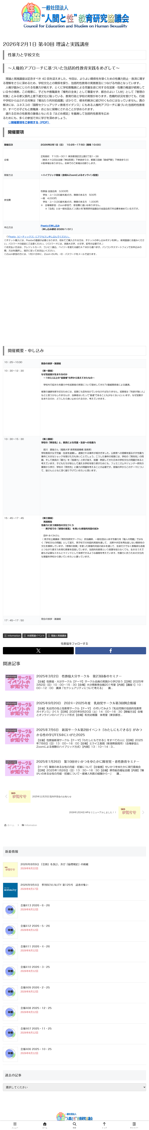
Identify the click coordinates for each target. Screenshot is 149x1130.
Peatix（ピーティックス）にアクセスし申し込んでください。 (39, 236)
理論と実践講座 (58, 636)
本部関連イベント (36, 636)
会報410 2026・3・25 (35, 967)
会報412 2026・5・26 (35, 926)
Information (14, 636)
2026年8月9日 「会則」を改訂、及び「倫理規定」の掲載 (54, 864)
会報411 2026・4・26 (35, 946)
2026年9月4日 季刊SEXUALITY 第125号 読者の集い (54, 885)
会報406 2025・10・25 (36, 1049)
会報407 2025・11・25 (36, 1028)
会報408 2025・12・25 (36, 1008)
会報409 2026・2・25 (35, 987)
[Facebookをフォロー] (110, 650)
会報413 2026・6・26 (35, 905)
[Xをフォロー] (38, 650)
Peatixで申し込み (50, 226)
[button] (137, 696)
